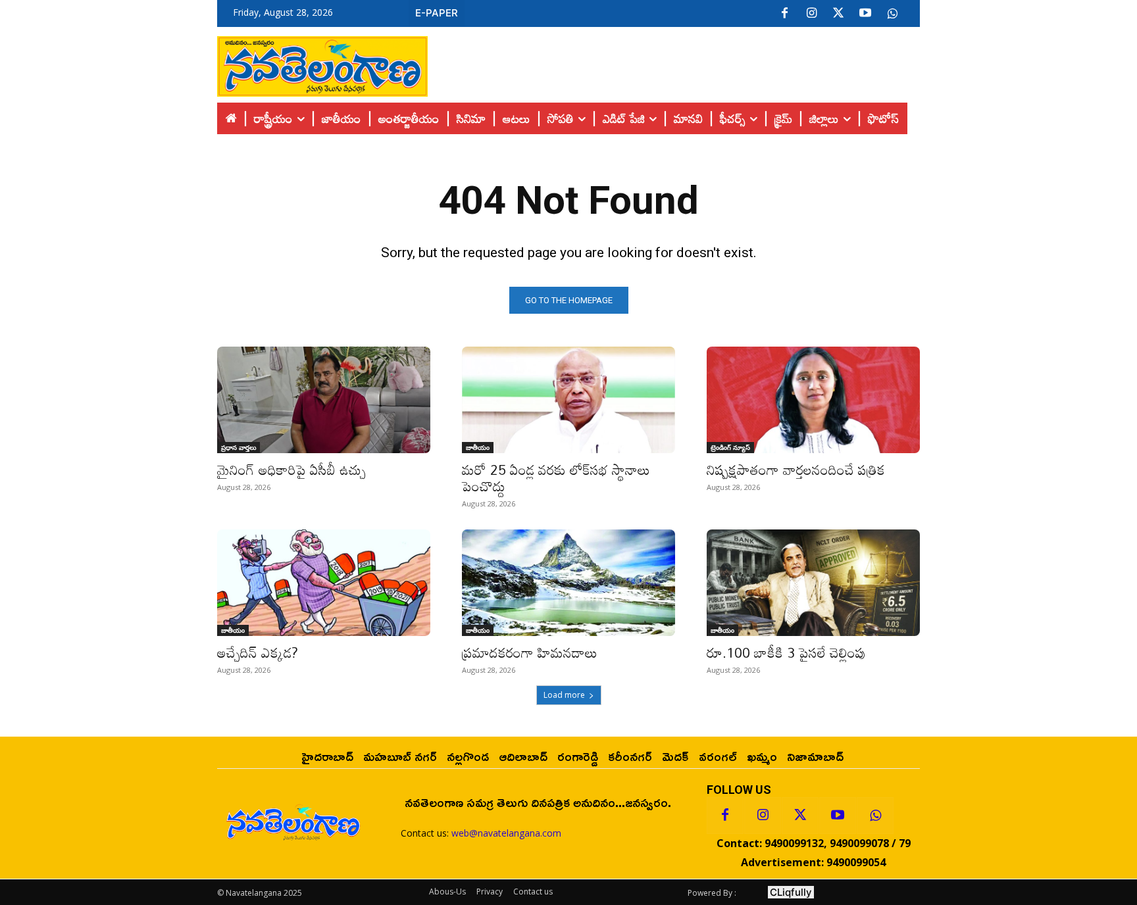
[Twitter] (838, 14)
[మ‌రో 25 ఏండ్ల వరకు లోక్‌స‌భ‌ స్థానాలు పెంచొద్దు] (568, 400)
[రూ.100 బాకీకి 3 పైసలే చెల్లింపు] (813, 582)
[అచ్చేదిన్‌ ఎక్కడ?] (323, 582)
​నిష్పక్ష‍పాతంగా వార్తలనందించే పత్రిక (796, 469)
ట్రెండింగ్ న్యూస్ (730, 447)
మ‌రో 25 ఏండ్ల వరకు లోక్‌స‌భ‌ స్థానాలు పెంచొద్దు (556, 478)
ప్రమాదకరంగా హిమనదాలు (529, 652)
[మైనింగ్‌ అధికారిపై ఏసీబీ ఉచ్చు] (323, 400)
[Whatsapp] (875, 815)
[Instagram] (811, 14)
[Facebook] (784, 14)
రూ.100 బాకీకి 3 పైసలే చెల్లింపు (786, 652)
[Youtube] (865, 14)
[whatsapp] (892, 14)
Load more (564, 694)
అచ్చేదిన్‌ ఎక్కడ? (257, 652)
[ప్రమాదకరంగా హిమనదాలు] (568, 582)
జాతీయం (478, 447)
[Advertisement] (673, 63)
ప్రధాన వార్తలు (238, 447)
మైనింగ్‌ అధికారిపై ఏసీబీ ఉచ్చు (291, 469)
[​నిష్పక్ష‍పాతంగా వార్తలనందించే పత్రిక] (813, 400)
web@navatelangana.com (506, 833)
